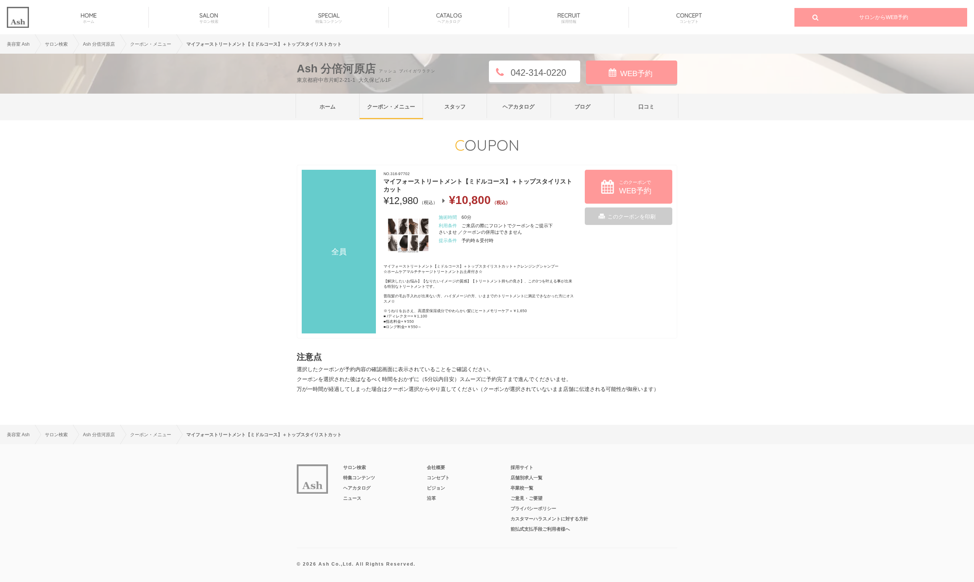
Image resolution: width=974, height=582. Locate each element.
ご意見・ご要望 (527, 498)
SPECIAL (328, 18)
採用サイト (522, 467)
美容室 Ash (18, 44)
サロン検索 (56, 44)
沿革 (431, 498)
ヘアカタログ (519, 107)
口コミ (646, 107)
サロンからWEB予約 (883, 17)
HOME (89, 18)
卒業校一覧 (522, 488)
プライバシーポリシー (533, 508)
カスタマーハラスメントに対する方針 (549, 518)
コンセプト (438, 477)
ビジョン (436, 488)
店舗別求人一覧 (527, 477)
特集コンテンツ (359, 477)
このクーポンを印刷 (632, 217)
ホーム (328, 107)
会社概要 (436, 467)
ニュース (352, 498)
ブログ (582, 107)
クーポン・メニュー (391, 107)
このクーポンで (635, 187)
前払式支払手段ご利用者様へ (540, 529)
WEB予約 (636, 73)
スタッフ (455, 107)
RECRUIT (568, 18)
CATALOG (449, 18)
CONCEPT (689, 18)
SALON (208, 18)
